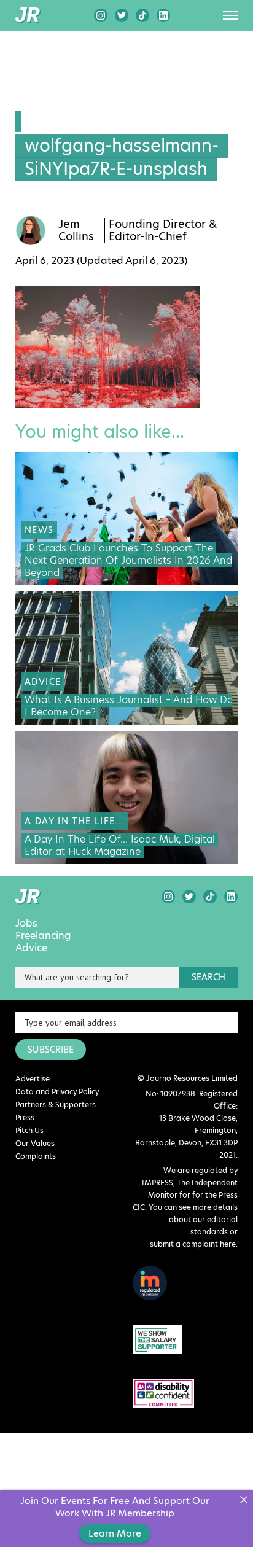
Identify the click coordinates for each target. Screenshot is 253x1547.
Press (24, 1117)
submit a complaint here (193, 1244)
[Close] (243, 1500)
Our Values (35, 1143)
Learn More (114, 1533)
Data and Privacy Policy (57, 1091)
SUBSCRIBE (51, 1049)
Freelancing (43, 936)
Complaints (35, 1156)
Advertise (32, 1079)
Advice (31, 948)
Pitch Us (29, 1130)
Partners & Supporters (55, 1104)
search (208, 977)
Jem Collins (76, 230)
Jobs (26, 924)
